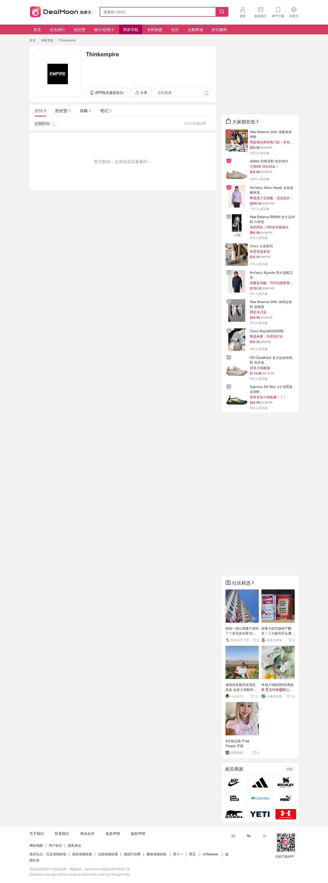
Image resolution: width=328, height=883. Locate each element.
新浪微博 (233, 836)
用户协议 (55, 845)
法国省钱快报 (108, 854)
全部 (289, 769)
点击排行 (57, 29)
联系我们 (62, 833)
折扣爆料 (219, 29)
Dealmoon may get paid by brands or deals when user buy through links (79, 874)
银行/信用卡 (104, 29)
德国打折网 (132, 854)
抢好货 (79, 29)
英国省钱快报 (82, 854)
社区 (175, 29)
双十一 (178, 854)
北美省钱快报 (56, 854)
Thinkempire (67, 40)
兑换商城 (195, 29)
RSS (264, 836)
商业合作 (87, 833)
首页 (37, 29)
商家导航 (130, 29)
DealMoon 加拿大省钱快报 (59, 10)
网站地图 (36, 845)
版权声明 (138, 833)
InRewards (210, 854)
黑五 (192, 854)
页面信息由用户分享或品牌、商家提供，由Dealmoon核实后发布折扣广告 (79, 869)
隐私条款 (74, 845)
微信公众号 (248, 836)
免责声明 (113, 833)
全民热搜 (154, 29)
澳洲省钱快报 (156, 854)
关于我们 (36, 833)
